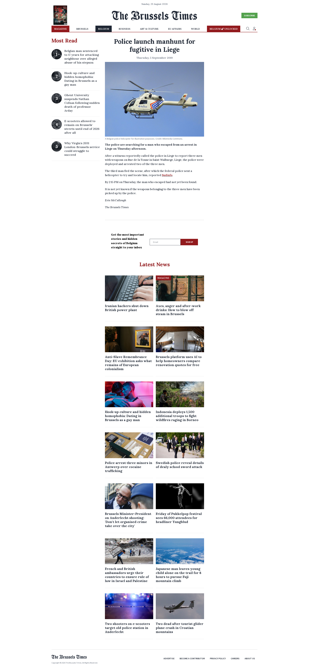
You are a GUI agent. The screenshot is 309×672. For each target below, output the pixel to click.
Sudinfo (167, 175)
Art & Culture (149, 28)
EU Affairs (175, 28)
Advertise (169, 658)
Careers (235, 658)
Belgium (103, 28)
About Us (250, 658)
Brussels (82, 28)
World (195, 28)
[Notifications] (254, 29)
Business (124, 28)
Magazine (60, 28)
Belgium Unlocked (224, 28)
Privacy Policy (218, 658)
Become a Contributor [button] (192, 658)
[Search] (248, 29)
